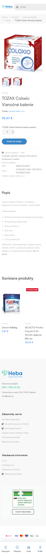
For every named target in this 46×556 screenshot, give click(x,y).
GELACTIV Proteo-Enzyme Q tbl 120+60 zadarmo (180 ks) (34, 333)
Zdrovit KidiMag (9, 327)
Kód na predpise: (9, 162)
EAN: (4, 166)
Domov (5, 17)
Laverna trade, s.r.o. (17, 111)
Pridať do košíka (14, 141)
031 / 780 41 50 (11, 387)
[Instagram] (5, 401)
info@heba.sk (7, 396)
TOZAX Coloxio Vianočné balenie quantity (19, 127)
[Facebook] (1, 401)
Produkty (15, 17)
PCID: (4, 171)
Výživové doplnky (30, 17)
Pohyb (8, 20)
